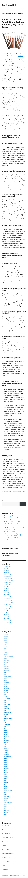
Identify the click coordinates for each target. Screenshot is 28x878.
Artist (5, 640)
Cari (3, 501)
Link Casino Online (7, 837)
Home (5, 710)
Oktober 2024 (7, 604)
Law (5, 728)
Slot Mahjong (6, 849)
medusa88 (5, 869)
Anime (5, 638)
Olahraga (6, 754)
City (5, 672)
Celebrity (6, 666)
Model (5, 734)
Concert (6, 674)
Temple (6, 798)
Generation (7, 698)
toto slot (4, 865)
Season (6, 782)
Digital (5, 684)
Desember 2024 (8, 600)
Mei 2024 (6, 614)
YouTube (6, 810)
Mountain (6, 736)
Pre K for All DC (9, 5)
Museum (6, 740)
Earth (5, 686)
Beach (5, 642)
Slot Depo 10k (6, 833)
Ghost (5, 700)
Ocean (5, 752)
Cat (4, 664)
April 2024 (6, 616)
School (5, 778)
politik (5, 766)
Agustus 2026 (7, 566)
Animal (6, 636)
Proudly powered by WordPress (17, 875)
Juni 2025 (6, 588)
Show (5, 786)
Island (5, 716)
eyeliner (20, 55)
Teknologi (6, 796)
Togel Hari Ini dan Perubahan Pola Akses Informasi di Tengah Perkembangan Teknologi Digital (13, 532)
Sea (5, 780)
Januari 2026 (7, 576)
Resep (5, 776)
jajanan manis (8, 718)
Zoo (5, 814)
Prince (5, 770)
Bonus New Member (8, 853)
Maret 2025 (7, 594)
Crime (5, 680)
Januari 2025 (7, 598)
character (6, 668)
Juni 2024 (6, 612)
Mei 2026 (6, 572)
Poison (5, 762)
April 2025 (6, 592)
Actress (6, 634)
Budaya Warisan (8, 656)
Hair (5, 702)
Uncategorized (8, 802)
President (6, 768)
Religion (6, 774)
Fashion (6, 690)
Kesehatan (7, 724)
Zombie (6, 812)
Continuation (7, 676)
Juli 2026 (6, 568)
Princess (6, 772)
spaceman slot (8, 790)
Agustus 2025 (7, 584)
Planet (5, 760)
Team (5, 794)
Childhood (6, 670)
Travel (5, 800)
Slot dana (5, 841)
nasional (6, 748)
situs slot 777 (6, 857)
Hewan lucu (7, 708)
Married (6, 732)
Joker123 (4, 845)
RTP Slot (4, 829)
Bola (5, 650)
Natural (6, 750)
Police (5, 764)
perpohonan (7, 756)
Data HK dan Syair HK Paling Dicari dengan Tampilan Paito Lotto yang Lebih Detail (13, 538)
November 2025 (8, 580)
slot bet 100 (5, 825)
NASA (5, 746)
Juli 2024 (6, 610)
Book (5, 652)
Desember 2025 (8, 578)
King (5, 726)
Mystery (6, 742)
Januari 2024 (7, 622)
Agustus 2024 (7, 608)
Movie (5, 738)
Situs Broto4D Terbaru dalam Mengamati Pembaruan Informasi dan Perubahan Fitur (14, 518)
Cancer (5, 658)
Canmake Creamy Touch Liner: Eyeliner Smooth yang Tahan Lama (13, 23)
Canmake (15, 491)
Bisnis (5, 648)
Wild (5, 808)
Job (4, 720)
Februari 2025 (8, 596)
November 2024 (8, 602)
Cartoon (6, 662)
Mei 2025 (6, 590)
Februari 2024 (8, 620)
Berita (5, 646)
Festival (6, 692)
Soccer (5, 788)
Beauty (10, 491)
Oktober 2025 (7, 582)
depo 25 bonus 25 (7, 861)
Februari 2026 (8, 574)
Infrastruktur (7, 712)
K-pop (5, 722)
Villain (5, 804)
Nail (5, 744)
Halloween (7, 704)
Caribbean (6, 660)
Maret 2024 (7, 618)
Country (6, 678)
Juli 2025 (6, 586)
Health (5, 706)
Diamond (6, 682)
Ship (5, 784)
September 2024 (8, 606)
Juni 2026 (6, 570)
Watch (5, 806)
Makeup (6, 730)
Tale (5, 792)
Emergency (7, 688)
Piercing (6, 758)
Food (5, 694)
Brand (5, 654)
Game (5, 696)
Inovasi (6, 714)
